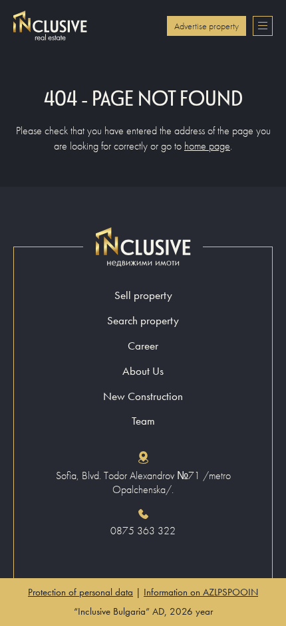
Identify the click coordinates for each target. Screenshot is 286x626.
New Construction (143, 396)
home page (207, 146)
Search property (143, 321)
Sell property (143, 295)
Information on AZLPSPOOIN (201, 592)
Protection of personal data (80, 592)
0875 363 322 (143, 531)
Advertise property (206, 26)
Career (143, 346)
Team (143, 421)
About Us (143, 371)
